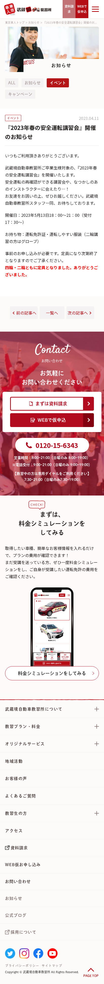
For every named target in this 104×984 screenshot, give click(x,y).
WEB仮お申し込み (23, 865)
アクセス (14, 831)
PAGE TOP (90, 975)
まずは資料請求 (51, 403)
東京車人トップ (14, 22)
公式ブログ (16, 915)
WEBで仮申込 (52, 420)
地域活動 (14, 761)
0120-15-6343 (57, 445)
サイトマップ (52, 965)
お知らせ (33, 22)
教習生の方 (16, 813)
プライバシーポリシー (22, 965)
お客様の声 (16, 779)
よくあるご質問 (20, 796)
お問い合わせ (18, 882)
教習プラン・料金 (22, 726)
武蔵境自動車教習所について (34, 709)
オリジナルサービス (25, 744)
